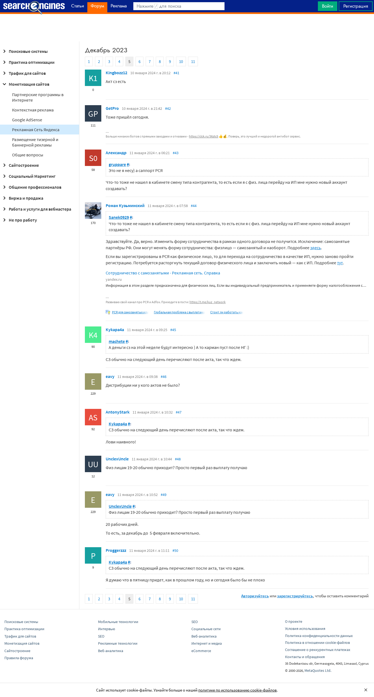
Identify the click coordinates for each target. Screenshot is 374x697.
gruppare (117, 164)
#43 (176, 152)
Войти (327, 6)
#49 (163, 494)
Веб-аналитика (110, 650)
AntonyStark (118, 412)
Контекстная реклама (33, 110)
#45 (173, 329)
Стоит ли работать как (226, 312)
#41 (176, 72)
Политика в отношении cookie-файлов (317, 642)
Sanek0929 (119, 217)
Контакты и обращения (305, 656)
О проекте (293, 621)
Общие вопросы (27, 154)
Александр (116, 152)
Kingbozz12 (116, 72)
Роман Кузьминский (125, 205)
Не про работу (23, 220)
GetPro (112, 108)
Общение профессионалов (35, 187)
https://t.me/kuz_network (207, 302)
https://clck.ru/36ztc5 (203, 136)
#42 (168, 108)
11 (193, 61)
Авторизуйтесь (255, 595)
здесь (315, 247)
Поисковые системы (28, 51)
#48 (178, 459)
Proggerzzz (116, 550)
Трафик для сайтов (27, 73)
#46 (163, 376)
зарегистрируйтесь (295, 595)
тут (340, 262)
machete (117, 341)
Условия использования (305, 628)
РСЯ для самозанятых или (130, 312)
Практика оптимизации (31, 62)
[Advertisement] (187, 27)
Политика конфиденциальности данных (319, 635)
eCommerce (201, 650)
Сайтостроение (24, 165)
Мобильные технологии (118, 621)
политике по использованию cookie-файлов (237, 690)
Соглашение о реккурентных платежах (317, 649)
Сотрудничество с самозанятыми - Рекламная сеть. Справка (163, 273)
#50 (175, 550)
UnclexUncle (117, 458)
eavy (110, 376)
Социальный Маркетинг (32, 176)
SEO (101, 636)
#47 (179, 412)
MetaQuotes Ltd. (317, 670)
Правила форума (18, 657)
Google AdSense (27, 119)
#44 (194, 205)
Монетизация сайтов (29, 84)
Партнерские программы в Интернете (38, 97)
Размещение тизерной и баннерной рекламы (35, 142)
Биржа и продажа (26, 198)
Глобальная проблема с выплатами (179, 312)
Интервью (106, 628)
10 (181, 61)
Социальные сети (206, 628)
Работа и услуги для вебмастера (40, 209)
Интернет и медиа (206, 643)
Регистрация (355, 6)
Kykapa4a (115, 329)
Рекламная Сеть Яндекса (35, 129)
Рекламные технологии (117, 643)
